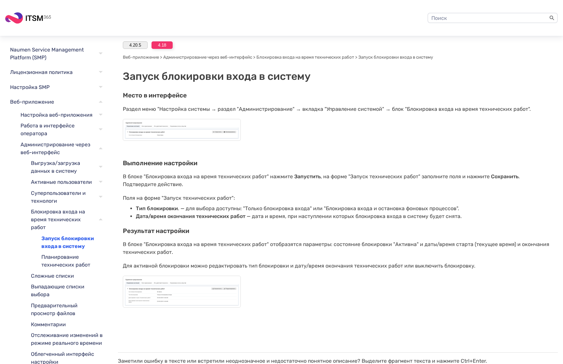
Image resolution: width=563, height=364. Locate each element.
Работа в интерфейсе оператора (48, 130)
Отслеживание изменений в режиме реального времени (67, 339)
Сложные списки (52, 276)
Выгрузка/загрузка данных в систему (55, 167)
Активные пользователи (61, 182)
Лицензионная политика (41, 72)
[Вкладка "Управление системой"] (182, 130)
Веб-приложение (32, 102)
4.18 (162, 45)
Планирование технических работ (65, 261)
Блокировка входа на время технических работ (58, 219)
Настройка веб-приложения (57, 115)
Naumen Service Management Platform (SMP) (47, 54)
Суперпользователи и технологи (58, 197)
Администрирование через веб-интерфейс (55, 148)
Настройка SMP (30, 87)
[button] (552, 18)
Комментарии (48, 324)
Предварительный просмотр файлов (54, 309)
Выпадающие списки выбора (57, 291)
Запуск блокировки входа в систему (67, 242)
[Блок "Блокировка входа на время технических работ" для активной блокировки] (182, 292)
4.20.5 (135, 45)
